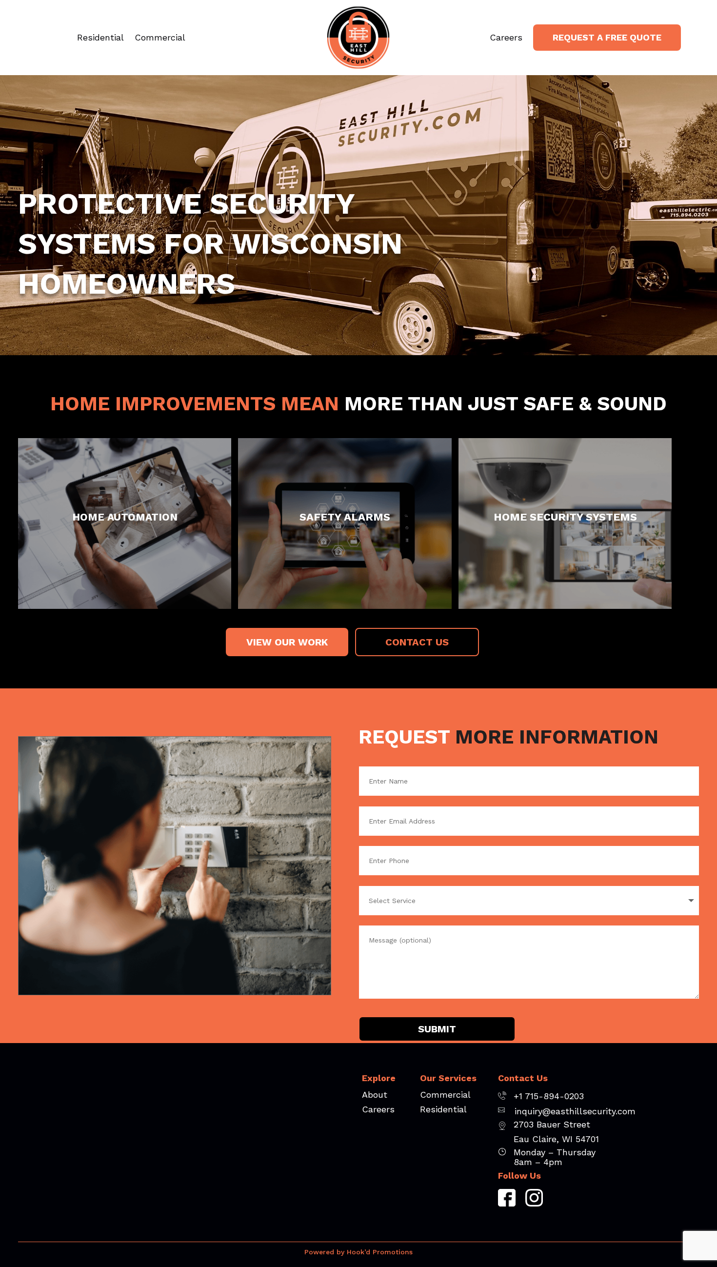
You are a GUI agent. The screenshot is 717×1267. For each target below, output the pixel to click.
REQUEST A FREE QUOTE (607, 37)
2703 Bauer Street (552, 1124)
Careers (506, 38)
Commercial (160, 38)
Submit (437, 1029)
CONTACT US (417, 642)
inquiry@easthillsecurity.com (575, 1111)
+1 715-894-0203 (549, 1096)
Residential (100, 38)
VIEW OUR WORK (287, 642)
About (374, 1095)
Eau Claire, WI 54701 (556, 1139)
